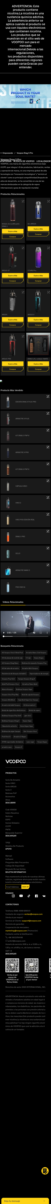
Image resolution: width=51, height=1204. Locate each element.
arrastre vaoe (7, 747)
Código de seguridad (14, 865)
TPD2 (7, 842)
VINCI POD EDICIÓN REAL (25, 520)
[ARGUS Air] (48, 201)
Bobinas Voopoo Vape (24, 689)
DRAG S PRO (20, 536)
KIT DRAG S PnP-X (22, 435)
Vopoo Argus (39, 658)
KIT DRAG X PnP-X (22, 469)
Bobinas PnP (11, 793)
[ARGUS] (23, 292)
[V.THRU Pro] (48, 248)
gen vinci (27, 715)
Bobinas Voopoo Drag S (10, 721)
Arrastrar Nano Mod (29, 684)
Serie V (8, 790)
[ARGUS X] (48, 292)
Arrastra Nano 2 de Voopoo (36, 652)
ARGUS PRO (6, 359)
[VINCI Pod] (48, 481)
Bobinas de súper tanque (11, 731)
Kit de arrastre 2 (29, 705)
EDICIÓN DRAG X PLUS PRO (26, 402)
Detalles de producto (14, 846)
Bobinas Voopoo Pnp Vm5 (11, 715)
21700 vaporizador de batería (12, 742)
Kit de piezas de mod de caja (12, 658)
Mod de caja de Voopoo (30, 694)
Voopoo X (18, 747)
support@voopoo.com (31, 920)
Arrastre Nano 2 (23, 570)
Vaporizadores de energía (39, 673)
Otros (7, 800)
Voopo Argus (42, 742)
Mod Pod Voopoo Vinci (10, 684)
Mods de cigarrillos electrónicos (13, 710)
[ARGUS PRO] (23, 336)
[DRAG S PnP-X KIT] (48, 430)
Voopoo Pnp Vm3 (8, 679)
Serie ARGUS (10, 786)
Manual (8, 856)
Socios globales (12, 823)
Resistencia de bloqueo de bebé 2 (14, 673)
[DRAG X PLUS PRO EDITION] (48, 396)
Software (9, 859)
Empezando (8, 153)
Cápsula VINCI (21, 486)
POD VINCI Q (20, 587)
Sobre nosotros (12, 813)
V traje (28, 658)
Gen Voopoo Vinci (30, 731)
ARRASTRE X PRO (22, 452)
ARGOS (4, 314)
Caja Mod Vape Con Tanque (28, 700)
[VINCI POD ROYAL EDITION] (48, 514)
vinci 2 (18, 503)
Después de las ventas (15, 869)
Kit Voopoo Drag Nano (10, 663)
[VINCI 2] (48, 497)
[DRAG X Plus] (48, 413)
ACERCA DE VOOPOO (23, 161)
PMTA (7, 829)
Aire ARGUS (32, 224)
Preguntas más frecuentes (17, 862)
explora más (12, 231)
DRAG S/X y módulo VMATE (38, 359)
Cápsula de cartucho (9, 726)
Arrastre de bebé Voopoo (11, 705)
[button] (7, 624)
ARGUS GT (6, 270)
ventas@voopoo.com (33, 914)
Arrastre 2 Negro (20, 736)
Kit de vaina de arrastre (10, 668)
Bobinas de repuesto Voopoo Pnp (34, 663)
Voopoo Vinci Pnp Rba (10, 694)
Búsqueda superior (13, 833)
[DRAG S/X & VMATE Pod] (48, 336)
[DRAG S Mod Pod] (23, 201)
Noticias (9, 816)
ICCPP (8, 826)
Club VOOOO (11, 809)
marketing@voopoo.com (16, 930)
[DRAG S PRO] (48, 531)
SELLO (18, 553)
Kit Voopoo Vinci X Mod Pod (12, 652)
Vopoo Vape (27, 721)
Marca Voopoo (7, 689)
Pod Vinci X (6, 736)
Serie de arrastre (12, 780)
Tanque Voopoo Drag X (26, 679)
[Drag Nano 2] (48, 565)
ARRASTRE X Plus (22, 419)
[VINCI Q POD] (48, 582)
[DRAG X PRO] (48, 447)
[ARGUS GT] (23, 248)
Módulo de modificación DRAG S (11, 225)
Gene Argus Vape (26, 726)
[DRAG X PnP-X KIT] (48, 464)
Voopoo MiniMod (8, 700)
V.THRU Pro (32, 270)
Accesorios (10, 796)
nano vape (30, 742)
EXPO (7, 819)
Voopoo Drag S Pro (24, 153)
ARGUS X (31, 314)
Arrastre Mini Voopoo (30, 668)
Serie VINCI (10, 783)
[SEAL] (48, 548)
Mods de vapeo (34, 710)
